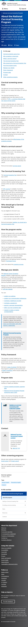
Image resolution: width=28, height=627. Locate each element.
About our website (6, 548)
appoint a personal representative (13, 305)
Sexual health (5, 482)
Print (11, 45)
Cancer (4, 485)
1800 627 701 (16, 448)
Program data (7, 72)
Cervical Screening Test (10, 175)
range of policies (11, 367)
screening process (18, 264)
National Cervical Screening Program (13, 13)
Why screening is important (10, 56)
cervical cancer (17, 166)
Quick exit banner (6, 558)
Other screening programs (10, 77)
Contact (5, 74)
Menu (6, 9)
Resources (4, 512)
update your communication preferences (15, 298)
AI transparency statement (8, 534)
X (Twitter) (4, 582)
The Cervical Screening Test (11, 61)
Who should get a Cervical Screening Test (14, 63)
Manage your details (8, 68)
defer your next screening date (12, 307)
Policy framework (8, 70)
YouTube (3, 584)
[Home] (14, 3)
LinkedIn (3, 580)
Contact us (4, 538)
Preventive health (16, 482)
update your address (9, 296)
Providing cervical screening (9, 505)
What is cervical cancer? (10, 58)
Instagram (4, 586)
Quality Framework (7, 370)
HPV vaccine (6, 189)
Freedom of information (7, 536)
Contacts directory (6, 540)
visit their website (7, 289)
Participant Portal (11, 261)
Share (17, 45)
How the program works (10, 65)
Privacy (3, 556)
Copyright (4, 552)
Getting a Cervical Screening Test (10, 501)
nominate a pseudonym (10, 303)
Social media (4, 560)
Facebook (4, 578)
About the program (7, 497)
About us (3, 528)
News (3, 509)
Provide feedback (8, 601)
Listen (5, 45)
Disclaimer (4, 554)
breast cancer (15, 461)
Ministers (3, 530)
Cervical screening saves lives (11, 54)
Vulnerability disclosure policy (9, 564)
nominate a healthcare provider (12, 300)
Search (23, 9)
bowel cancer (5, 461)
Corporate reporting (6, 532)
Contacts (4, 516)
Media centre (4, 572)
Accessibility (4, 550)
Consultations (5, 576)
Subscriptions (5, 562)
